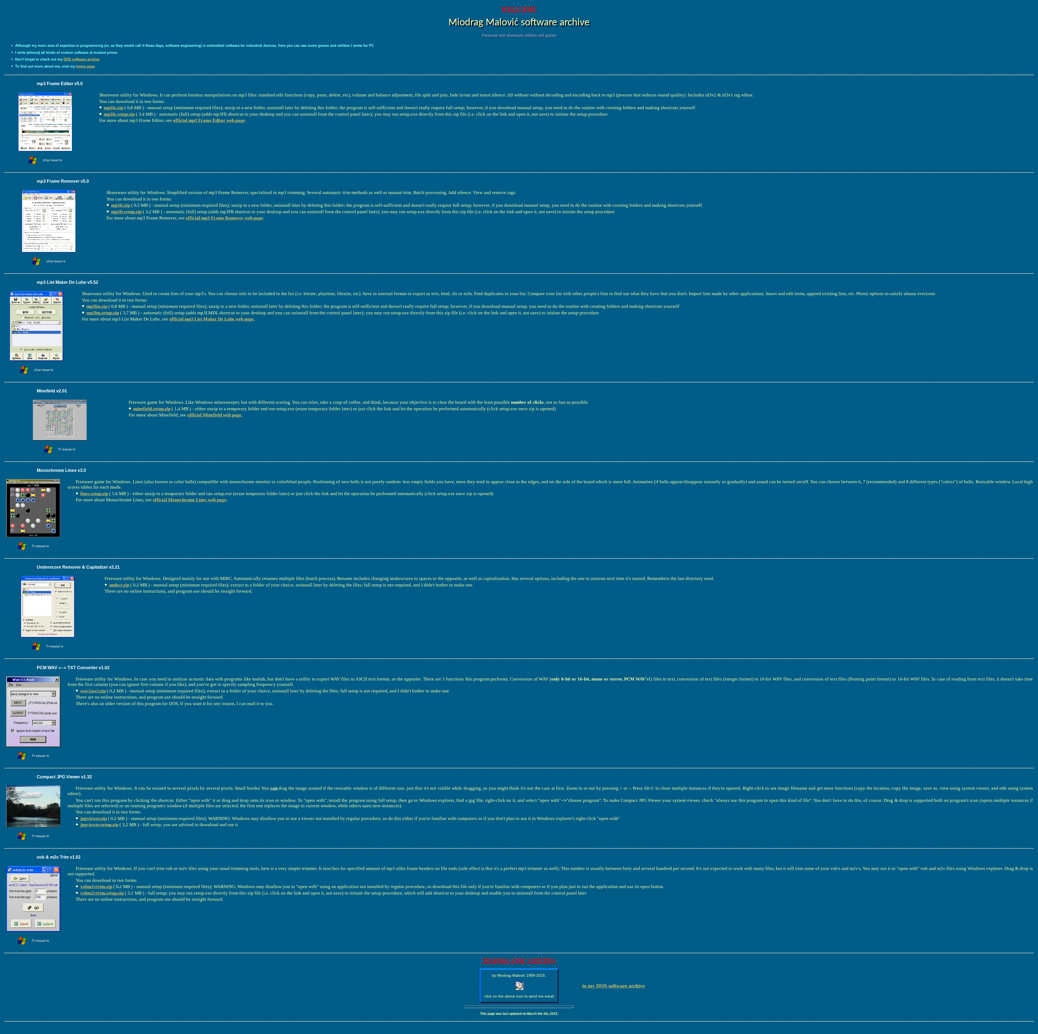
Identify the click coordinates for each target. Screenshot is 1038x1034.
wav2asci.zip (93, 690)
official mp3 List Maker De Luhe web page (211, 319)
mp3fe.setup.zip (119, 114)
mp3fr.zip (120, 205)
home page (85, 66)
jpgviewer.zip (93, 818)
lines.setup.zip (94, 493)
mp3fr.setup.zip (126, 211)
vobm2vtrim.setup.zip (102, 893)
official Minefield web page (214, 415)
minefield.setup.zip (152, 408)
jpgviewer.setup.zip (99, 824)
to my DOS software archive (613, 986)
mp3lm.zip (96, 306)
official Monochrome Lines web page (189, 499)
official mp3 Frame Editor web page (209, 120)
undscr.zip (119, 585)
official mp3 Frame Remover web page (224, 218)
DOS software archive (81, 59)
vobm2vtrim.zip (96, 886)
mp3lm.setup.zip (102, 312)
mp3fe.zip (113, 107)
